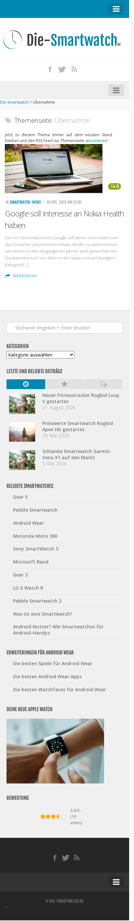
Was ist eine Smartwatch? (42, 614)
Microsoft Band (30, 562)
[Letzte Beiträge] (26, 384)
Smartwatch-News (25, 202)
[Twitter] (62, 69)
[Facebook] (50, 69)
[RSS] (74, 69)
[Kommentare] (103, 384)
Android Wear (28, 523)
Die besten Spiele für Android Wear (52, 663)
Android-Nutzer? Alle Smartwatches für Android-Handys (58, 629)
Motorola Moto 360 (35, 536)
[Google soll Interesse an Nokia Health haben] (64, 168)
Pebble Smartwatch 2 (37, 601)
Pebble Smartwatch (35, 510)
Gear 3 (20, 575)
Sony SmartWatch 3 (35, 549)
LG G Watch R (28, 588)
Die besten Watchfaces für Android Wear (59, 689)
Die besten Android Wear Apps (47, 676)
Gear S (20, 497)
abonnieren (96, 140)
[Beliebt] (64, 384)
